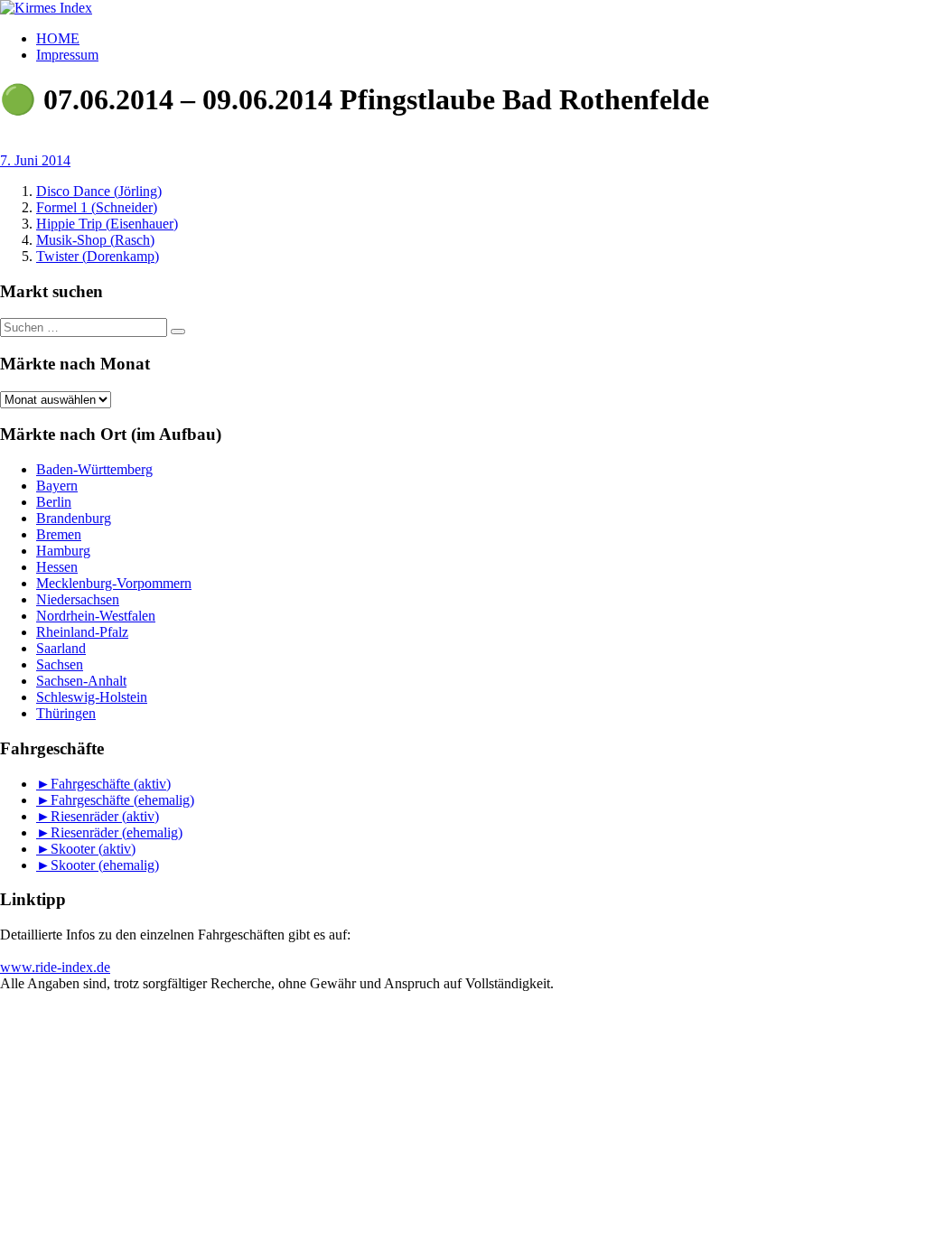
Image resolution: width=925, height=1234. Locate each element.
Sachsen (59, 664)
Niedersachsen (77, 599)
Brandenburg (73, 518)
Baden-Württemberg (94, 469)
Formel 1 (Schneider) (96, 207)
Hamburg (63, 550)
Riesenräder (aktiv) (105, 816)
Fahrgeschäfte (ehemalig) (122, 800)
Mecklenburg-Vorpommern (114, 583)
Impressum (67, 54)
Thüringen (66, 713)
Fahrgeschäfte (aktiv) (111, 783)
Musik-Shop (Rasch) (95, 240)
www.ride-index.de (55, 967)
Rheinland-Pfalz (82, 632)
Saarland (61, 648)
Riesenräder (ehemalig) (116, 832)
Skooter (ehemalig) (105, 865)
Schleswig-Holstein (91, 697)
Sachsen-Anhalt (81, 680)
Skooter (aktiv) (93, 848)
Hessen (57, 567)
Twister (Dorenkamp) (97, 256)
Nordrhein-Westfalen (95, 615)
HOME (57, 38)
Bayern (57, 485)
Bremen (58, 534)
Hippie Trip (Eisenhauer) (107, 223)
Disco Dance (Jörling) (99, 191)
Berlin (53, 501)
